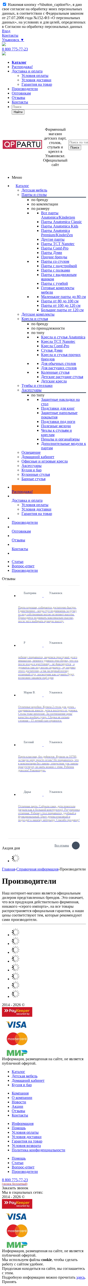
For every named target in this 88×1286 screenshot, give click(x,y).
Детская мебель (24, 1076)
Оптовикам (21, 93)
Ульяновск (13, 40)
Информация (22, 1123)
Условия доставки (36, 509)
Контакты (10, 35)
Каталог (22, 186)
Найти (18, 112)
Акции (17, 1106)
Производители (25, 89)
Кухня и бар (22, 1085)
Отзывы (18, 97)
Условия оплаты (35, 505)
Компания (20, 1093)
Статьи (17, 1163)
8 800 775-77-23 (15, 49)
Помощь (19, 1128)
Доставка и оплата (27, 71)
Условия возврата (26, 1145)
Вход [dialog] (6, 31)
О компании (22, 1097)
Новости (19, 1102)
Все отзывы (62, 845)
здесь (80, 1277)
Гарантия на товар (37, 514)
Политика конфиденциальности (38, 1150)
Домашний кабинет (28, 1080)
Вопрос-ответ (23, 1167)
